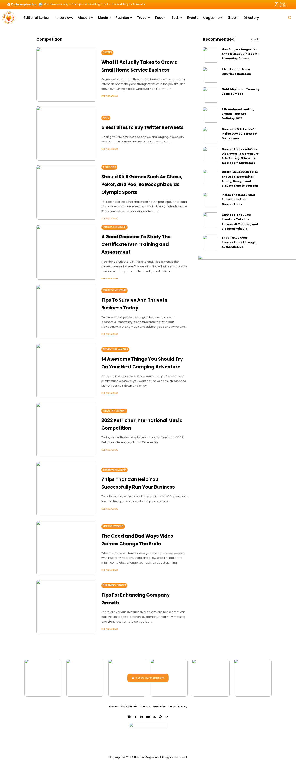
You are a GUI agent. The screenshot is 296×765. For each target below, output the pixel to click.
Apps (106, 117)
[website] (160, 716)
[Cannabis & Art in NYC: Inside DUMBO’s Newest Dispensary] (210, 134)
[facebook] (129, 716)
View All (255, 39)
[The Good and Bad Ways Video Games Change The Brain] (66, 548)
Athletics (109, 167)
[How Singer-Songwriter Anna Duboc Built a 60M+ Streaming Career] (210, 55)
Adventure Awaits (115, 349)
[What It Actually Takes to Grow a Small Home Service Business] (66, 74)
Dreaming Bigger (114, 585)
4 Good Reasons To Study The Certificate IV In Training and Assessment (136, 244)
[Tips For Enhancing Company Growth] (66, 607)
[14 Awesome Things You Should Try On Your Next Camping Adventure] (66, 371)
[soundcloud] (154, 716)
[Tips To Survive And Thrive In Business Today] (66, 312)
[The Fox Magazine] (8, 17)
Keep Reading (109, 96)
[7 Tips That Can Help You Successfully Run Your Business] (66, 489)
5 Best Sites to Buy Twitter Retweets (142, 127)
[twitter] (135, 716)
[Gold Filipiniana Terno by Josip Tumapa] (210, 95)
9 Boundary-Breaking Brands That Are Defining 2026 (238, 113)
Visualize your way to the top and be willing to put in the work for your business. (95, 4)
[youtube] (148, 716)
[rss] (166, 716)
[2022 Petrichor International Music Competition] (66, 430)
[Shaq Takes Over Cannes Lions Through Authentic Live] (210, 243)
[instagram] (141, 716)
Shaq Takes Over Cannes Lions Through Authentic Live (239, 242)
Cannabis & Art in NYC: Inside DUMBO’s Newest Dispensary (239, 133)
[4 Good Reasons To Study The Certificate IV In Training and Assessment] (66, 252)
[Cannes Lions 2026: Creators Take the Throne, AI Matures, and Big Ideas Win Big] (210, 220)
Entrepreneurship (114, 227)
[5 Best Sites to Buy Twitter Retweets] (66, 133)
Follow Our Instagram (150, 678)
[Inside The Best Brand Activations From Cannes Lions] (210, 200)
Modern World (113, 526)
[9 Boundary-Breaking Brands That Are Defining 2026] (210, 115)
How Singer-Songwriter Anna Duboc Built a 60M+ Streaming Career (240, 53)
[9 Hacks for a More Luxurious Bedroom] (210, 75)
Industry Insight (114, 410)
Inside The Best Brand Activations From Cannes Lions (238, 199)
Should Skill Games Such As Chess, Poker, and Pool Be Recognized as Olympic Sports (141, 184)
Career (107, 52)
